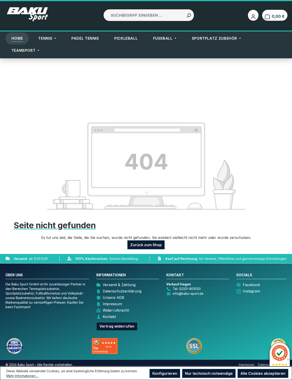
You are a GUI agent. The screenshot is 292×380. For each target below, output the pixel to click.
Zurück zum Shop (146, 245)
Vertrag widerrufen (116, 326)
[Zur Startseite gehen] (27, 14)
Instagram (251, 291)
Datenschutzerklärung (122, 291)
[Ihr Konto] (253, 15)
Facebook (251, 284)
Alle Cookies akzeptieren (262, 373)
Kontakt (109, 316)
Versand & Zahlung (119, 284)
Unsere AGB (113, 297)
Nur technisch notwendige (209, 373)
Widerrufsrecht (116, 310)
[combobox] (144, 15)
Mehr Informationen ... (22, 376)
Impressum (112, 304)
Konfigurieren (164, 373)
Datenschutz (267, 365)
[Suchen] (188, 15)
